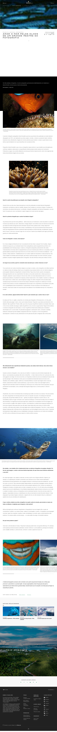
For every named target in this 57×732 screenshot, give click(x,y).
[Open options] (28, 111)
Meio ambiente (26, 701)
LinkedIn (47, 705)
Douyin (47, 715)
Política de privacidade (36, 709)
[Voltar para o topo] (28, 729)
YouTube (47, 697)
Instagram (47, 699)
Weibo (47, 711)
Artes (26, 708)
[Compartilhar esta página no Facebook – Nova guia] (24, 682)
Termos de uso (36, 706)
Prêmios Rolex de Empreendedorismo (26, 716)
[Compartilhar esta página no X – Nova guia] (27, 682)
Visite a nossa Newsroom (36, 719)
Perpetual (26, 698)
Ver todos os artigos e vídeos (37, 699)
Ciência (25, 704)
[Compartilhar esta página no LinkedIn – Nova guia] (30, 682)
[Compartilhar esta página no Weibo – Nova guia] (36, 682)
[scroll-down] (28, 39)
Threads (47, 701)
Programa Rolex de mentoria (26, 719)
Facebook (47, 703)
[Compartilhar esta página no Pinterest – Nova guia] (33, 682)
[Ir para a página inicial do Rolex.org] (28, 2)
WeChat (47, 713)
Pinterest (47, 709)
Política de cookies (37, 711)
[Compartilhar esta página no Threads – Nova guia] (21, 682)
